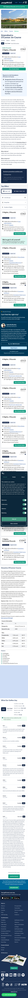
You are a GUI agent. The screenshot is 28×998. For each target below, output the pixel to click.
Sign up (20, 2)
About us (3, 905)
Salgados (11, 60)
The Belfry (3, 920)
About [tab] (22, 477)
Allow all (14, 519)
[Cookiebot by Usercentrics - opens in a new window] (20, 473)
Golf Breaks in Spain (19, 928)
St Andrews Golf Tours (6, 931)
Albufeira (13, 40)
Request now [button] (14, 968)
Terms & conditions (19, 910)
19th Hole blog (4, 914)
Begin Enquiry (14, 348)
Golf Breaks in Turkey (19, 933)
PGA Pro (16, 942)
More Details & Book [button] (14, 69)
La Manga (17, 926)
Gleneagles (3, 937)
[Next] (25, 19)
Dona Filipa (3, 942)
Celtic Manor (4, 924)
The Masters (3, 926)
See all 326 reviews (15, 43)
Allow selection (14, 523)
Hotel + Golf (7, 191)
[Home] (6, 2)
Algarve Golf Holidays (19, 924)
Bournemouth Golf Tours (6, 935)
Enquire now (14, 887)
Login (16, 2)
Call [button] (15, 343)
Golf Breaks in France (19, 920)
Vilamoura (17, 922)
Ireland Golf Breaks (5, 939)
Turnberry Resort (4, 933)
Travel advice (17, 908)
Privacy (16, 912)
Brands (2, 949)
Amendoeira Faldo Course (15, 262)
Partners (3, 947)
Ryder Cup (3, 922)
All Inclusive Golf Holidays (20, 937)
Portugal (3, 40)
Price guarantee (18, 905)
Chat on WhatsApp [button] (9, 994)
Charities (3, 910)
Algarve (8, 40)
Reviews (16, 31)
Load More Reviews (14, 876)
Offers (6, 31)
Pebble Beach (17, 939)
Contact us (17, 914)
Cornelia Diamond (18, 931)
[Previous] (3, 19)
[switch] (24, 504)
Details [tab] (14, 477)
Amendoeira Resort (21, 142)
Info (2, 31)
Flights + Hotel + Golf (20, 191)
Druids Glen (3, 928)
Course (11, 31)
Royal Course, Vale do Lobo (15, 375)
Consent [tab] (5, 477)
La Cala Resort (18, 935)
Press (2, 912)
